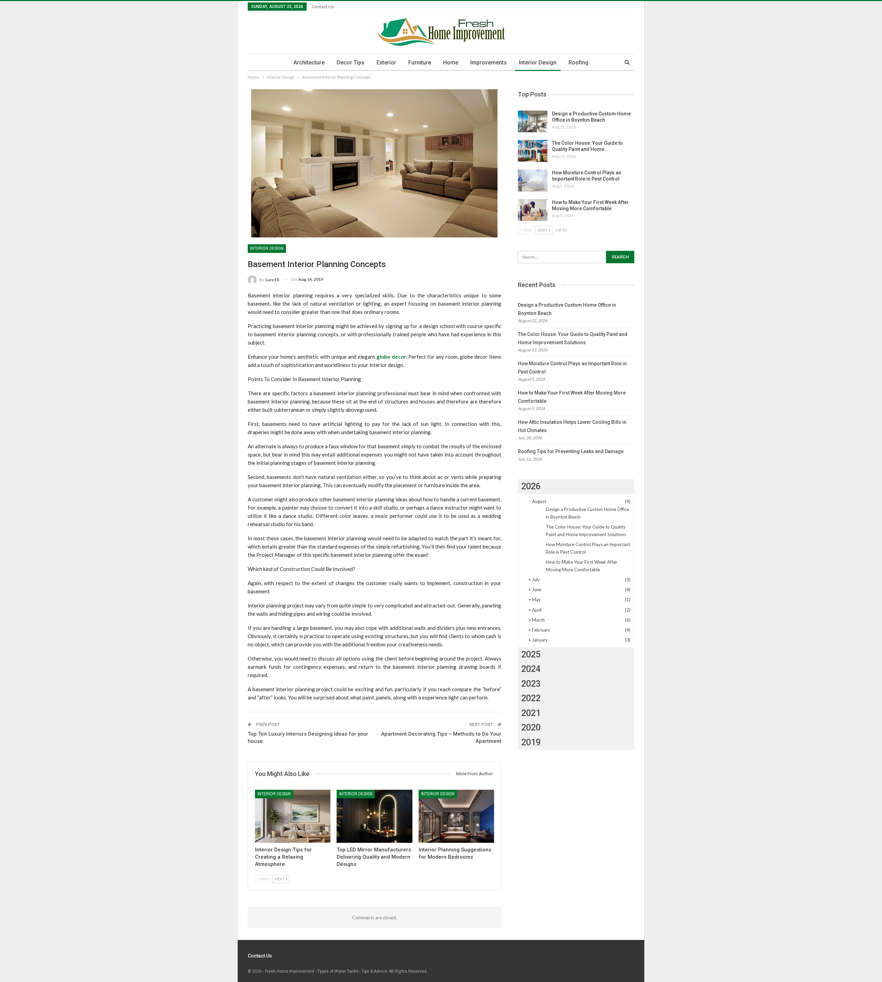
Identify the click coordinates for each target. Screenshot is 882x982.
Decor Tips (351, 62)
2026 (531, 486)
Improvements (488, 62)
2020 (531, 728)
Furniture (419, 62)
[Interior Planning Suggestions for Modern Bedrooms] (456, 816)
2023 (531, 684)
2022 (531, 698)
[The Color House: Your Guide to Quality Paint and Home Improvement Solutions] (532, 151)
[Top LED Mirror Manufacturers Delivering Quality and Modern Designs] (374, 816)
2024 (531, 669)
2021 (531, 713)
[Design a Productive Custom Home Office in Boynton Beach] (532, 122)
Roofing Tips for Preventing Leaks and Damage (571, 451)
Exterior (386, 62)
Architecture (309, 62)
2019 (531, 742)
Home (450, 62)
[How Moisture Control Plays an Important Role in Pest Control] (532, 181)
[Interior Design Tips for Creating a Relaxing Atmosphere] (292, 816)
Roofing (578, 62)
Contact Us (323, 6)
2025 (531, 654)
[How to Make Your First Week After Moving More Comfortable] (532, 210)
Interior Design (537, 62)
